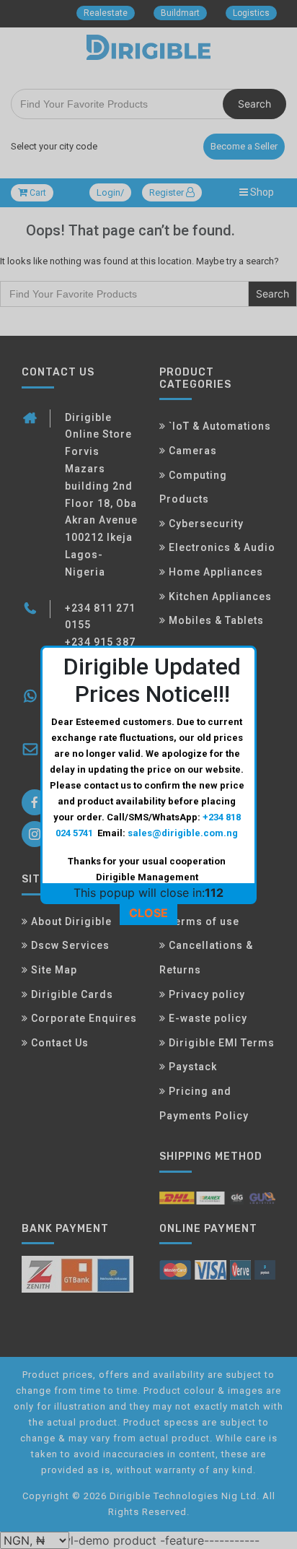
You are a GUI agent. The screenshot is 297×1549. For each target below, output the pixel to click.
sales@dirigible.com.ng (183, 833)
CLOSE (148, 913)
